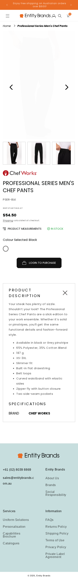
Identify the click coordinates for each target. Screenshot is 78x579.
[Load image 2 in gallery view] (38, 153)
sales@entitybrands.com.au (18, 480)
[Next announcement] (71, 5)
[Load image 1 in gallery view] (14, 153)
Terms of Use (54, 540)
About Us (52, 478)
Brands (50, 485)
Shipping (8, 220)
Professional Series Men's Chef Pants (42, 26)
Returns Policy (56, 526)
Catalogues (11, 543)
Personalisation (14, 526)
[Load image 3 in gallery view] (63, 153)
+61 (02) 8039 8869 (17, 469)
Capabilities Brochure (11, 535)
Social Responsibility (55, 493)
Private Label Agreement (55, 555)
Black (6, 249)
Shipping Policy (56, 533)
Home (7, 26)
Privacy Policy (55, 547)
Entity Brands (43, 575)
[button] (7, 16)
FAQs (49, 519)
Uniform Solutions (16, 519)
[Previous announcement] (7, 5)
